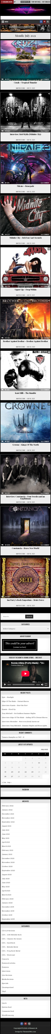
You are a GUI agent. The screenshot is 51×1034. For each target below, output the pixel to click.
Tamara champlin (8, 737)
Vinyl (4, 991)
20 (12, 772)
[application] (25, 673)
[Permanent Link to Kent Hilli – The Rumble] (25, 371)
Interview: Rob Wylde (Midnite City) (25, 134)
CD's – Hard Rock (8, 943)
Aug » (9, 782)
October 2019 (7, 915)
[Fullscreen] (46, 684)
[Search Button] (47, 21)
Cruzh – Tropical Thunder (25, 82)
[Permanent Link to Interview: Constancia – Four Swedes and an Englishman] (25, 474)
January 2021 (7, 854)
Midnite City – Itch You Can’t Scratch (25, 237)
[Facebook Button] (41, 21)
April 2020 (6, 891)
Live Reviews (7, 975)
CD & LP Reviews (8, 931)
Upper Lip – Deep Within (25, 289)
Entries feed (6, 1007)
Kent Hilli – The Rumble (25, 393)
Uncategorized (43, 150)
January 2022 (7, 810)
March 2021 (6, 846)
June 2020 (6, 882)
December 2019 (8, 907)
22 (26, 772)
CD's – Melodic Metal (10, 947)
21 (19, 772)
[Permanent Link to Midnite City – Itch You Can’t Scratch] (25, 216)
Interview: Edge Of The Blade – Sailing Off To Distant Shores (24, 717)
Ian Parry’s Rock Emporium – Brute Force (25, 600)
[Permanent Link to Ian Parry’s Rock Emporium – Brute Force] (25, 578)
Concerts (5, 959)
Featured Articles (8, 963)
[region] (25, 28)
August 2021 (6, 826)
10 (39, 763)
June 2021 (6, 834)
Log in (4, 1003)
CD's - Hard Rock (30, 202)
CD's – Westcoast (8, 955)
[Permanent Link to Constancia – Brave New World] (25, 526)
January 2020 (7, 903)
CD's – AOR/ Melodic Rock (11, 935)
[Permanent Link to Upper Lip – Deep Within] (25, 267)
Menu (6, 21)
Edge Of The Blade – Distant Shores (15, 701)
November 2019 (8, 911)
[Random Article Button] (44, 21)
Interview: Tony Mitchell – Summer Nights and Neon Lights (24, 726)
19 (5, 772)
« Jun (4, 782)
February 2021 (7, 850)
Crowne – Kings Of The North (25, 444)
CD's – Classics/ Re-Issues (12, 939)
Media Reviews (37, 46)
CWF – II (21, 737)
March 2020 (6, 895)
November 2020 (8, 862)
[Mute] (42, 684)
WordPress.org (8, 1015)
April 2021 (6, 842)
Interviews (31, 98)
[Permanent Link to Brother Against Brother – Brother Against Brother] (25, 319)
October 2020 (7, 866)
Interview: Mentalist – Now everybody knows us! (20, 721)
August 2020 (7, 874)
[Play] (5, 684)
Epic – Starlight (8, 697)
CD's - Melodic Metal (27, 305)
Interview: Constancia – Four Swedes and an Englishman (25, 497)
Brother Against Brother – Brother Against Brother (25, 341)
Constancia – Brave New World (25, 548)
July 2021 (5, 830)
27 (12, 776)
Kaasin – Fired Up (9, 709)
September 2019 (8, 919)
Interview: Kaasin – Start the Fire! (15, 705)
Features (21, 98)
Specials (5, 983)
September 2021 (8, 822)
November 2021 (8, 818)
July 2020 (6, 879)
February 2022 (7, 806)
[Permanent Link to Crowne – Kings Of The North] (25, 423)
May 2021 (5, 838)
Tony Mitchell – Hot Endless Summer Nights (19, 713)
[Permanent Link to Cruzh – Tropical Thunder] (25, 60)
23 (32, 772)
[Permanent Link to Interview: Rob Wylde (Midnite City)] (25, 112)
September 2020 (8, 870)
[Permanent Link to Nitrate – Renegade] (25, 164)
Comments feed (8, 1011)
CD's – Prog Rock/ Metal (11, 951)
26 (5, 776)
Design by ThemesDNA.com (25, 1032)
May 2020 (6, 887)
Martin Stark (20, 88)
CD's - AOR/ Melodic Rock (19, 46)
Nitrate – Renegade (25, 186)
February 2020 (8, 899)
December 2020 (8, 858)
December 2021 (8, 814)
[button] (25, 28)
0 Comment (45, 79)
